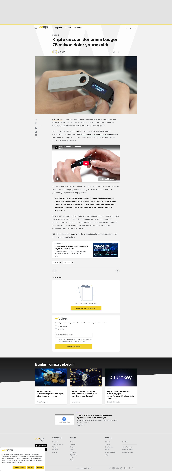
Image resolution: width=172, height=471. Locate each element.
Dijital (71, 442)
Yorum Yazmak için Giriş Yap (86, 308)
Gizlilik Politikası (127, 449)
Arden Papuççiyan (42, 402)
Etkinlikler (78, 28)
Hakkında (107, 442)
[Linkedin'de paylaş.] (36, 135)
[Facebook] (129, 468)
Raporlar (55, 452)
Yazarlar (107, 444)
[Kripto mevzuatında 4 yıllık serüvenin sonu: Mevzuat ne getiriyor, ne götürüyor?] (86, 377)
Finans (54, 35)
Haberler (55, 442)
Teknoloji (73, 452)
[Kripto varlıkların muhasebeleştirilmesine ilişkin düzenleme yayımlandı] (51, 377)
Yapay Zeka (73, 455)
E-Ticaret (73, 444)
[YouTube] (117, 468)
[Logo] (44, 28)
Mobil (71, 449)
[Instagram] (121, 468)
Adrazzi (57, 256)
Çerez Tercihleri (127, 447)
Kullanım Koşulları (127, 452)
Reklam (107, 449)
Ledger (78, 131)
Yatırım (109, 389)
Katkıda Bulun (109, 447)
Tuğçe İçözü (80, 425)
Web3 (71, 460)
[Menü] (36, 28)
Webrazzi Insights (57, 444)
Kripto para (57, 119)
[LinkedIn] (113, 468)
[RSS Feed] (133, 468)
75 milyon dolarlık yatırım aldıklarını (95, 134)
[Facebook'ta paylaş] (36, 128)
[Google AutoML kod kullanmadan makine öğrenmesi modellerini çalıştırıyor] (64, 419)
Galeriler (55, 449)
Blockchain (40, 389)
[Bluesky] (125, 468)
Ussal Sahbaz (76, 402)
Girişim (72, 447)
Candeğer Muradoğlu (113, 402)
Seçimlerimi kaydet (73, 346)
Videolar (55, 447)
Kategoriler (58, 28)
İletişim (107, 455)
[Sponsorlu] (105, 250)
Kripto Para (67, 262)
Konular (68, 28)
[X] (109, 468)
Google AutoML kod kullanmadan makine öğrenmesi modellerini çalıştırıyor (95, 416)
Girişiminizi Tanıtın (110, 452)
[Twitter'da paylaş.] (36, 132)
